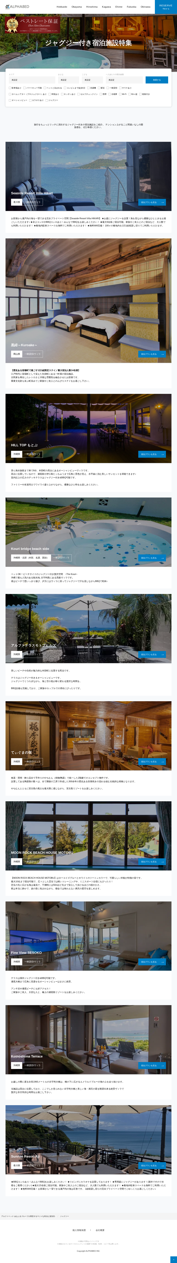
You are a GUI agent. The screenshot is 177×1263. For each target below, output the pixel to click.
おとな (60, 74)
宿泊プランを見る (149, 202)
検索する (157, 80)
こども (84, 74)
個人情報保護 (79, 1230)
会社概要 (100, 1230)
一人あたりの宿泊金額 (115, 74)
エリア (11, 74)
